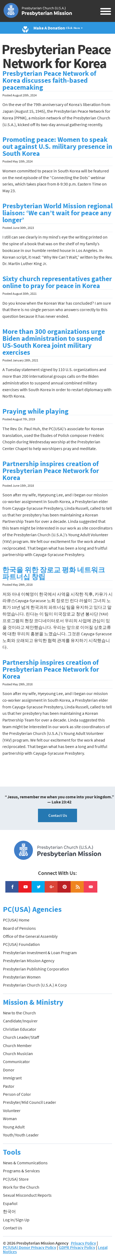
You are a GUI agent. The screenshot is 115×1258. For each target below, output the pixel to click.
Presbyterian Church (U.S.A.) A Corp (35, 985)
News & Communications (25, 1162)
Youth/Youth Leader (21, 1135)
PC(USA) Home (16, 920)
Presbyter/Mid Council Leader (29, 1102)
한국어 (9, 1211)
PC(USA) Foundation (21, 944)
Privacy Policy (83, 1243)
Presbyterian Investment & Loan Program (40, 952)
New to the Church (19, 1012)
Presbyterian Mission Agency (28, 960)
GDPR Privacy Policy (77, 1247)
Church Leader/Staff (21, 1037)
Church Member (17, 1045)
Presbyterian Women (22, 977)
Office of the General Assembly (30, 936)
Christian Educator (19, 1029)
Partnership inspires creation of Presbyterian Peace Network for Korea (50, 470)
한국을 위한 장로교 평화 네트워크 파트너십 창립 (53, 573)
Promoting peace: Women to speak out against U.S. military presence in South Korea (57, 146)
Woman (10, 1118)
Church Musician (18, 1053)
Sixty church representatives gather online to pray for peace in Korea (57, 282)
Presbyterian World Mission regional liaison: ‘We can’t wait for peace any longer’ (57, 213)
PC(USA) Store (16, 1179)
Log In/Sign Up (16, 1219)
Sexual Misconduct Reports (27, 1195)
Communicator (16, 1061)
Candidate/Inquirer (20, 1020)
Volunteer (12, 1110)
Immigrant (12, 1078)
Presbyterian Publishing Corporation (36, 969)
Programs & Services (21, 1170)
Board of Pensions (19, 928)
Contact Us (57, 815)
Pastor (8, 1086)
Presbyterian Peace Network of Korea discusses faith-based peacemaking (49, 80)
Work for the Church (21, 1187)
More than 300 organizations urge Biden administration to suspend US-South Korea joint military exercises (53, 342)
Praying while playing (35, 411)
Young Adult (14, 1126)
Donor (8, 1069)
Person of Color (17, 1094)
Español (10, 1203)
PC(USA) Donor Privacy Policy (29, 1247)
